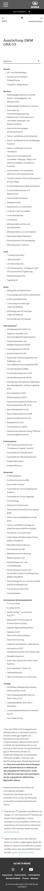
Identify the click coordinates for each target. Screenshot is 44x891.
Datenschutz (20, 875)
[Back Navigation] (22, 18)
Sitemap (34, 878)
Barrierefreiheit (13, 878)
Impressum (7, 875)
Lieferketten (34, 875)
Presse (25, 878)
